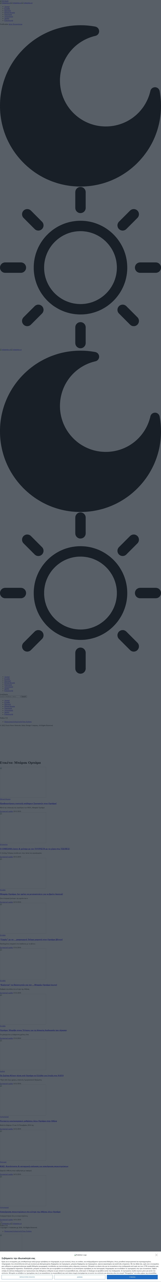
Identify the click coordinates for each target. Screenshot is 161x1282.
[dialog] (80, 1267)
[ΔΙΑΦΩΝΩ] (157, 1255)
